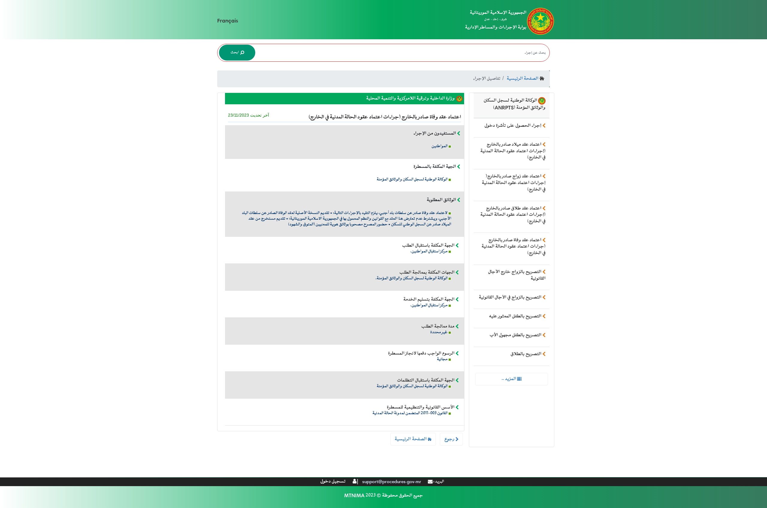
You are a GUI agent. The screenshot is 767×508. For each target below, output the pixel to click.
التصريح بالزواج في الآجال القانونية (510, 297)
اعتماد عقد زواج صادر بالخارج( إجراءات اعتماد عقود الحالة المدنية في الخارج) (514, 183)
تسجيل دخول (333, 481)
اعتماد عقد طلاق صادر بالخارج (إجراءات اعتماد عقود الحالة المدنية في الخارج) (513, 215)
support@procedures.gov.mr (391, 481)
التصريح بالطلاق (526, 354)
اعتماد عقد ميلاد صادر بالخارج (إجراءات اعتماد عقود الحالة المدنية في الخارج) (513, 151)
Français (227, 21)
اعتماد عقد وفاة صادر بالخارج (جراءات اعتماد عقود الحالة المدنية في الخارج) (513, 246)
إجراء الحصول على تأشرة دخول (512, 126)
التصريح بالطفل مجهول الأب (515, 335)
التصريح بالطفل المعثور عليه (515, 316)
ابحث (235, 52)
